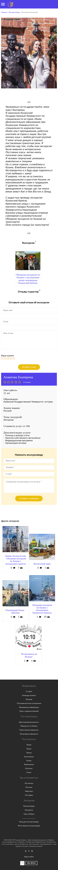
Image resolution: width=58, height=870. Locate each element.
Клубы (29, 760)
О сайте (29, 691)
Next (50, 53)
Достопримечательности (29, 722)
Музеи (28, 745)
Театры (29, 753)
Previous (7, 53)
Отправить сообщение (28, 498)
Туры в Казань (29, 814)
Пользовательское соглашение (29, 703)
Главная (4, 12)
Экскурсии (29, 810)
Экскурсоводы (14, 12)
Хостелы (28, 787)
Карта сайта (29, 857)
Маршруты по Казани (28, 726)
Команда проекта (29, 695)
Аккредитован (13, 21)
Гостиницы (29, 783)
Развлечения (29, 764)
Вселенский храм (42, 564)
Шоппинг (29, 768)
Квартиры (29, 791)
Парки (28, 749)
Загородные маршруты (29, 734)
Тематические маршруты (29, 730)
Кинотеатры (29, 757)
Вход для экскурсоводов (29, 822)
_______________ (29, 818)
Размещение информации (29, 707)
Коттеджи (29, 795)
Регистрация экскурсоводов (29, 826)
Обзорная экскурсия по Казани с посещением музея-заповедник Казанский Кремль (28, 279)
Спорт (28, 772)
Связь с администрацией (29, 711)
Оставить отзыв (29, 367)
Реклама (29, 699)
